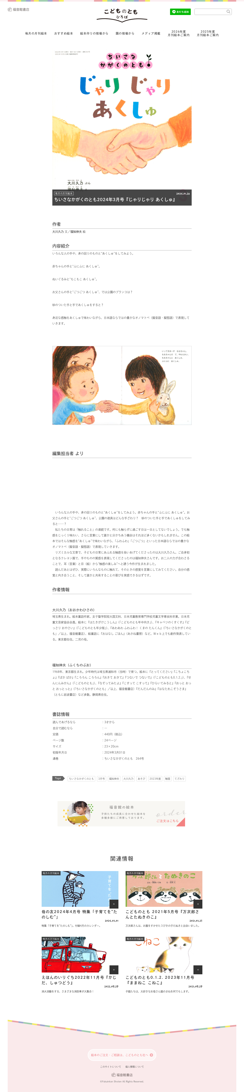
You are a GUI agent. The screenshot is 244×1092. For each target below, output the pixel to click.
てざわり (180, 778)
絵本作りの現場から (94, 33)
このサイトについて (110, 1067)
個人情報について (134, 1067)
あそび (141, 778)
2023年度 (155, 778)
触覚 (167, 778)
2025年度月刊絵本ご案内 (208, 33)
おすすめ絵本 (63, 33)
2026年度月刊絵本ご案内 (179, 33)
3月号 (101, 778)
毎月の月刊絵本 (36, 33)
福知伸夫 (114, 778)
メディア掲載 (151, 33)
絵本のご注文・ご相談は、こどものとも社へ (119, 1055)
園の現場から (125, 33)
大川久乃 (128, 778)
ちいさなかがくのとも (81, 778)
